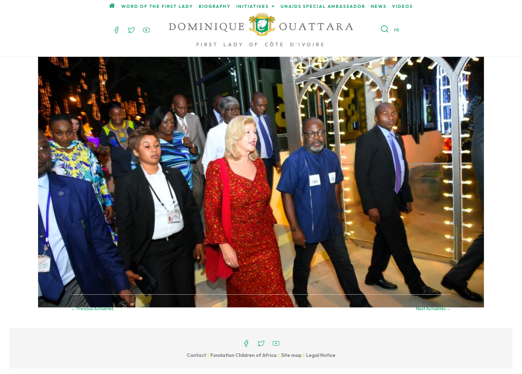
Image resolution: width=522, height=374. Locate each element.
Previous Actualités (92, 308)
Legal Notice (320, 355)
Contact (196, 355)
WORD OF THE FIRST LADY (157, 6)
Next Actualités (433, 308)
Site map (291, 355)
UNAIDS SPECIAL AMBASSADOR (323, 6)
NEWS (379, 6)
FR (396, 30)
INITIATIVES (252, 6)
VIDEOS (402, 6)
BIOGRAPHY (215, 6)
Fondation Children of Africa (243, 355)
